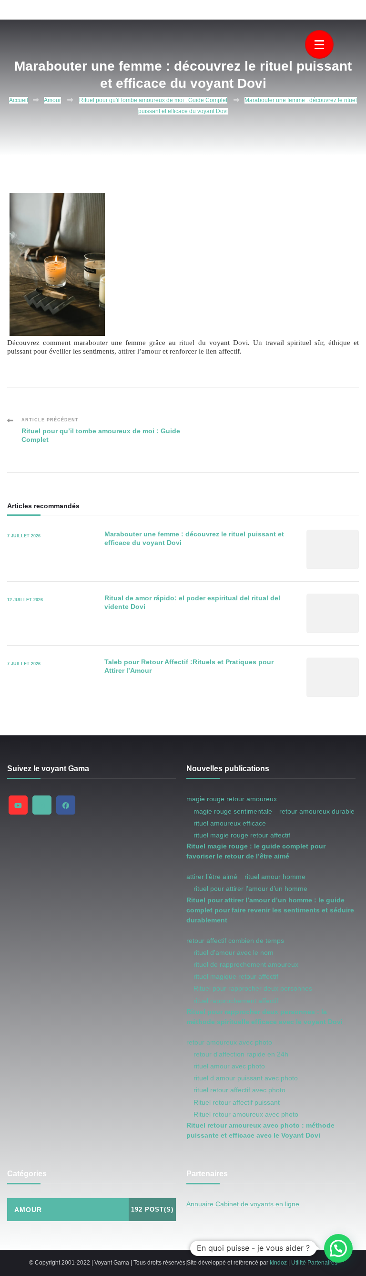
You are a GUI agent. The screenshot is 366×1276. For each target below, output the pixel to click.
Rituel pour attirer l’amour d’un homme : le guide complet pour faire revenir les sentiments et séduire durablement (270, 910)
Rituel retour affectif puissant (236, 1102)
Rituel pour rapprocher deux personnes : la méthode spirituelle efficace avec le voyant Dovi (264, 1016)
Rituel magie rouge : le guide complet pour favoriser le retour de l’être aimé (255, 851)
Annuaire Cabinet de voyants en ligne (242, 1204)
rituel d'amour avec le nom (233, 952)
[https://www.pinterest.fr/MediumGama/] (41, 805)
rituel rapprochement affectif (235, 1000)
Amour (52, 100)
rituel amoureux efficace (229, 823)
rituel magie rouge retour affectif (241, 835)
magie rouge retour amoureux (231, 799)
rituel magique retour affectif (235, 976)
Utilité (298, 1262)
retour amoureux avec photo (229, 1042)
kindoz (278, 1262)
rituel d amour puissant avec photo (245, 1078)
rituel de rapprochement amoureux (245, 964)
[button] (338, 1248)
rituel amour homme (274, 876)
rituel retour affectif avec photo (239, 1090)
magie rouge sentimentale (232, 811)
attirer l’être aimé (211, 876)
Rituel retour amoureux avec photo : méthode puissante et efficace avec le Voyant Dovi (260, 1130)
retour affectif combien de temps (235, 940)
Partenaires (322, 1262)
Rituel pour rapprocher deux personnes (252, 988)
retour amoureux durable (317, 811)
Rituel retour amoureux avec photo (245, 1114)
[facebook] (65, 805)
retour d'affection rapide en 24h (240, 1054)
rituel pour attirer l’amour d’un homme (250, 888)
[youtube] (18, 805)
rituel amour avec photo (229, 1066)
